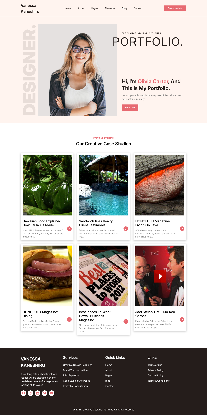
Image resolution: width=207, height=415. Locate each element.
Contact (109, 386)
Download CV (175, 8)
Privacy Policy (156, 370)
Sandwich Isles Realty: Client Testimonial (96, 223)
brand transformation (75, 370)
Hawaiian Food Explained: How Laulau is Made (42, 223)
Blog (107, 380)
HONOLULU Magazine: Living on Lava (153, 223)
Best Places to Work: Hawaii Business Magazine (95, 316)
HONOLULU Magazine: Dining (40, 314)
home (108, 364)
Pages (108, 375)
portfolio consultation (75, 386)
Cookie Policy (155, 375)
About (108, 370)
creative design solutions (77, 364)
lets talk (130, 107)
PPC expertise (71, 375)
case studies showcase (76, 380)
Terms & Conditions (159, 380)
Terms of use (155, 364)
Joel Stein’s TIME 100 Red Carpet (155, 314)
